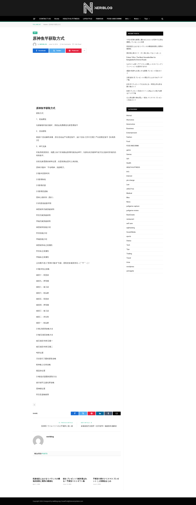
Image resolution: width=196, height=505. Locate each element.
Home (56, 19)
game (128, 150)
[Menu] (34, 18)
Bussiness (130, 128)
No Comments (66, 44)
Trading (129, 254)
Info (127, 19)
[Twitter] (25, 116)
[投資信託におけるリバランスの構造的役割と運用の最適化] (46, 467)
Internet (129, 176)
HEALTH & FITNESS (71, 19)
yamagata (130, 271)
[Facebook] (25, 111)
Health (128, 163)
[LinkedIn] (25, 122)
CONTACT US (45, 19)
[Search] (162, 18)
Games (129, 154)
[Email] (25, 134)
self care (129, 223)
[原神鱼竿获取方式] (77, 78)
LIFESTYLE (87, 19)
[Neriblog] (98, 8)
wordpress (130, 266)
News (136, 19)
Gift (127, 159)
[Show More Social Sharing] (84, 51)
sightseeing (130, 228)
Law (127, 184)
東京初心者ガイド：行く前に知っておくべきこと (143, 53)
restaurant (130, 219)
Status (128, 241)
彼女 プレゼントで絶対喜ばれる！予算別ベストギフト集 (75, 480)
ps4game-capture (132, 206)
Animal (129, 115)
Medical (129, 193)
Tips (146, 19)
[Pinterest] (25, 128)
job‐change (130, 180)
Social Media (131, 232)
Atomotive (130, 120)
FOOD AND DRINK (114, 19)
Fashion (129, 137)
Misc (128, 197)
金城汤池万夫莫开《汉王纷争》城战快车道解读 (99, 426)
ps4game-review (132, 210)
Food (128, 141)
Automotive (130, 124)
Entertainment (131, 133)
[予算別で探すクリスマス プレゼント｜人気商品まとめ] (107, 467)
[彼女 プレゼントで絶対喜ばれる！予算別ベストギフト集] (77, 467)
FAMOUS (99, 19)
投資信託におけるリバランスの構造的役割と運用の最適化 (46, 480)
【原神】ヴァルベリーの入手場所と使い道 (56, 426)
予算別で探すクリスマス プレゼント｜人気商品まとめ (106, 480)
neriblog (43, 44)
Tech (128, 245)
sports (128, 236)
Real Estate (130, 215)
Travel (128, 258)
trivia (128, 262)
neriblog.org (56, 501)
